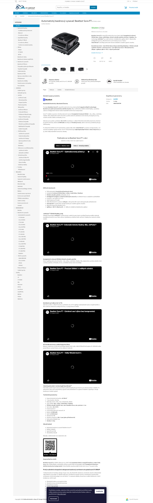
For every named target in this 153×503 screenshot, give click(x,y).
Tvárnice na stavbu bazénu (25, 45)
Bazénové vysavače (23, 62)
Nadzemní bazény (22, 28)
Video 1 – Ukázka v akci (62, 146)
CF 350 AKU (21, 217)
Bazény (20, 210)
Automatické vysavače (24, 215)
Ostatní (21, 143)
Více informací (61, 494)
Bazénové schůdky (23, 81)
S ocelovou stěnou (23, 35)
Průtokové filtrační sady (25, 114)
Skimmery (20, 145)
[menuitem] (17, 13)
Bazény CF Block (22, 40)
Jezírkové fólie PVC (24, 157)
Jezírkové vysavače (24, 134)
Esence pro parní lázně (24, 196)
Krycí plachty (21, 86)
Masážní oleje (21, 174)
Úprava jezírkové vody (25, 141)
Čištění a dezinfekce (23, 198)
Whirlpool (20, 181)
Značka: (45, 24)
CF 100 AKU (21, 232)
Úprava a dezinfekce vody (25, 76)
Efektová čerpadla (23, 122)
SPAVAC (21, 265)
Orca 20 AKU (22, 261)
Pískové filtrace (22, 268)
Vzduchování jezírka (24, 136)
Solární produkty (22, 165)
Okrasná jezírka (23, 100)
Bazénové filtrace (22, 64)
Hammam (20, 186)
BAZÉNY (18, 26)
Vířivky (19, 47)
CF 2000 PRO (22, 251)
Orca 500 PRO (22, 244)
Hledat (93, 7)
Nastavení (53, 499)
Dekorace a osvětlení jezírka (25, 148)
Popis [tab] (44, 90)
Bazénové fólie (22, 74)
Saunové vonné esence (24, 179)
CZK (128, 1)
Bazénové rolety (22, 57)
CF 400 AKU (21, 241)
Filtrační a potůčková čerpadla (27, 124)
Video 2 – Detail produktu (81, 146)
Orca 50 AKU (22, 225)
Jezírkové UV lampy (24, 138)
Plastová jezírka (22, 105)
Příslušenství (21, 78)
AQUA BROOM (22, 258)
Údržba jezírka (22, 131)
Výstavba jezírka (22, 155)
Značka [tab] (59, 90)
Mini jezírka (21, 107)
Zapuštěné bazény (23, 38)
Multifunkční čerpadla (24, 126)
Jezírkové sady (22, 98)
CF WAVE (20, 52)
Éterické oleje (21, 184)
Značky (18, 273)
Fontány (20, 167)
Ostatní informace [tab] (70, 90)
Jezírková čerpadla (23, 119)
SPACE (20, 263)
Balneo (19, 191)
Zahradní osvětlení (23, 153)
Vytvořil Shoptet (133, 499)
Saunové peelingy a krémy (25, 189)
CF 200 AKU (21, 234)
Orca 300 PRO (22, 239)
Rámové (20, 33)
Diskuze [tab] (52, 90)
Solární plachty (22, 71)
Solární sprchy (21, 90)
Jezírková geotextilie (24, 160)
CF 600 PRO (22, 246)
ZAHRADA (18, 88)
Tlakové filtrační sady (24, 117)
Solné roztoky (21, 201)
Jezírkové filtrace (23, 110)
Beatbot (21, 253)
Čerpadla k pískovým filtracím (25, 66)
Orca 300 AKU (22, 237)
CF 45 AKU (21, 222)
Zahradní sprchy (22, 93)
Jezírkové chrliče (23, 150)
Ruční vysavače (22, 256)
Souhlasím (99, 491)
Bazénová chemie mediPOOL (25, 59)
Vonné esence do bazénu (24, 83)
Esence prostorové (23, 203)
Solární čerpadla (23, 129)
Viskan (20, 50)
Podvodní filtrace (23, 112)
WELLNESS (18, 172)
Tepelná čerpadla (22, 69)
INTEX (19, 54)
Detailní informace (96, 53)
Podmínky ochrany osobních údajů (74, 1)
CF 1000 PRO (22, 249)
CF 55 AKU (21, 229)
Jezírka (20, 95)
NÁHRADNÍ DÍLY (19, 208)
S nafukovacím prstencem (25, 30)
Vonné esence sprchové (24, 193)
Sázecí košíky (22, 162)
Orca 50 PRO (22, 227)
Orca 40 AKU (22, 220)
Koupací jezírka (23, 102)
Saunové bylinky (22, 177)
